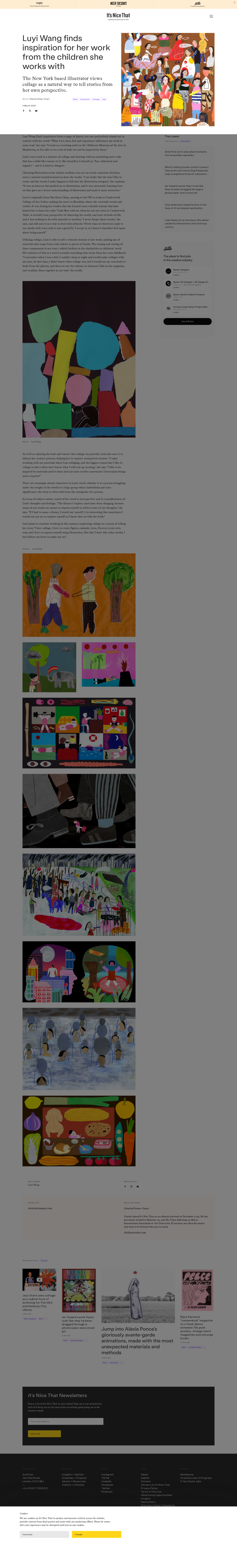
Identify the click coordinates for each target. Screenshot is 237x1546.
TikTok (105, 1477)
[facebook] (23, 111)
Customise (27, 1534)
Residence (186, 1474)
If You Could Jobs (190, 1481)
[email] (36, 111)
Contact (146, 1481)
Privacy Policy (149, 1488)
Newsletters (148, 1501)
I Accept (79, 1534)
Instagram (107, 1474)
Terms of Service (151, 1491)
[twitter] (30, 111)
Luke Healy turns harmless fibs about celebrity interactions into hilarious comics (187, 223)
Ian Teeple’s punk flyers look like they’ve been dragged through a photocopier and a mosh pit (184, 189)
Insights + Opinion (73, 1474)
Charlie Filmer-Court (39, 99)
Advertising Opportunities (156, 1495)
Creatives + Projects (74, 1477)
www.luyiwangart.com (40, 1208)
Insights (146, 1498)
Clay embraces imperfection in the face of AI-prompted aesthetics (186, 206)
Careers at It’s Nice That (155, 1484)
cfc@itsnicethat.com (135, 1233)
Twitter (105, 1488)
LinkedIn (106, 1481)
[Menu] (211, 16)
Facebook (107, 1484)
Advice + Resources (74, 1481)
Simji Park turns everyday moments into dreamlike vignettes (186, 153)
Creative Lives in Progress (196, 1477)
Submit (145, 1477)
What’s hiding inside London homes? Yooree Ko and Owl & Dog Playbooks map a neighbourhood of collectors (187, 170)
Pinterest (106, 1491)
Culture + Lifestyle (73, 1484)
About (144, 1474)
